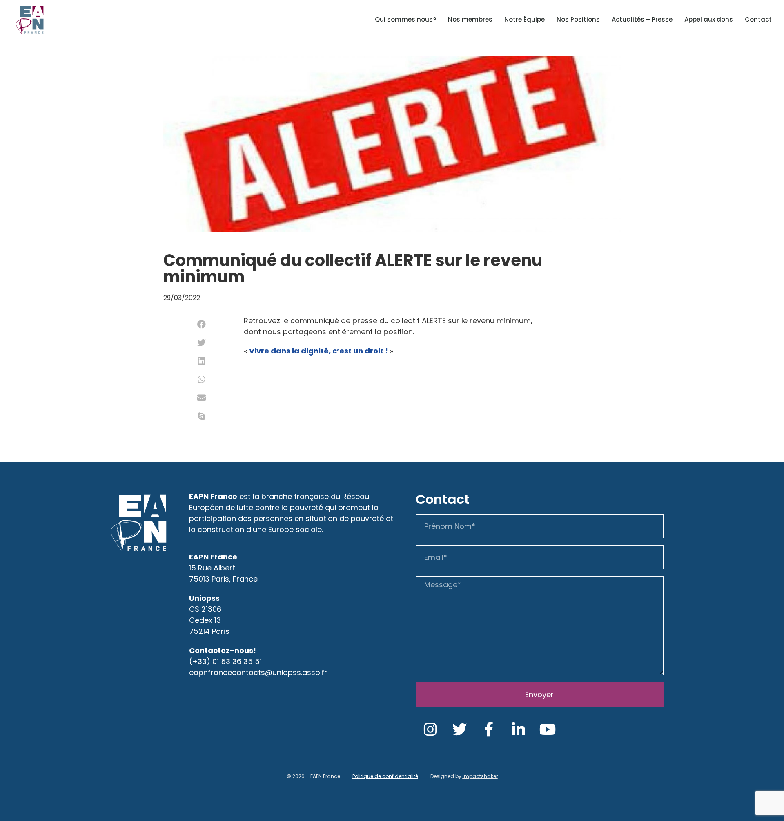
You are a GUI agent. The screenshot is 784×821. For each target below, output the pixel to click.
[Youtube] (548, 729)
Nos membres (470, 19)
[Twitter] (459, 729)
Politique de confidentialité (385, 776)
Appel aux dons (708, 19)
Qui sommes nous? (405, 19)
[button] (201, 324)
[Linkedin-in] (518, 729)
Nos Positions (578, 19)
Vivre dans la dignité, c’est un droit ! (318, 351)
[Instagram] (430, 729)
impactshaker (480, 776)
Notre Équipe (524, 19)
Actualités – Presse (642, 19)
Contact (758, 19)
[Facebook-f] (489, 729)
